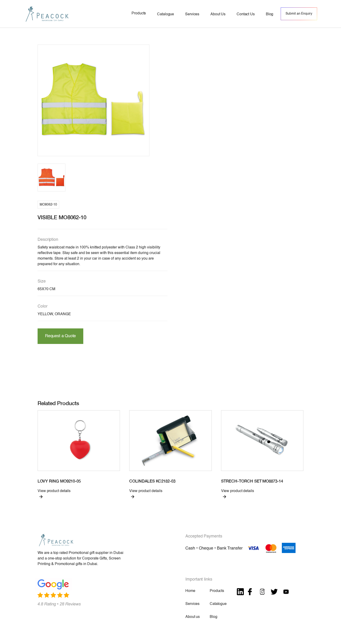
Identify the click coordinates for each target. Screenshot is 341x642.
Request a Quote (60, 336)
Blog (213, 617)
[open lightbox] (93, 100)
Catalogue (218, 604)
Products (217, 591)
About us (192, 617)
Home (190, 591)
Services (192, 604)
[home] (47, 14)
